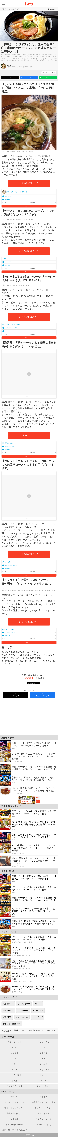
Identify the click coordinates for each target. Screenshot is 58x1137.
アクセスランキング (11, 806)
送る (47, 77)
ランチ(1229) (23, 1010)
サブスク (14, 1058)
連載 (43, 1047)
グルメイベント (14, 1042)
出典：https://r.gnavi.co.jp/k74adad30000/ (16, 285)
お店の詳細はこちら (29, 183)
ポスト (10, 77)
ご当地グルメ (43, 1069)
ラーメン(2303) (24, 1004)
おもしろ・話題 (14, 1075)
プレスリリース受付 (43, 1108)
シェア (29, 77)
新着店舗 (43, 1053)
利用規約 (43, 1097)
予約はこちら (29, 435)
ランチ (14, 1069)
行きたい (43, 202)
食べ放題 (44, 1064)
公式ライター (44, 1113)
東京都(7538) (8, 1004)
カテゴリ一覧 (7, 1036)
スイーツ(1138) (22, 1017)
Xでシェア (15, 696)
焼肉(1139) (7, 1017)
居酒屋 (14, 1081)
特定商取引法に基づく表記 (43, 1102)
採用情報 (14, 1119)
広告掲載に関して (14, 1113)
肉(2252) (38, 1004)
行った (15, 202)
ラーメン (43, 1058)
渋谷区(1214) (38, 1010)
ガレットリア (6, 562)
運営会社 (14, 1097)
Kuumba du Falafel (8, 629)
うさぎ (4, 258)
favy (3, 1030)
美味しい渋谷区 (43, 1086)
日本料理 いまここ (8, 443)
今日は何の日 (43, 1042)
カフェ (43, 1081)
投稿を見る (29, 396)
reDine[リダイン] (43, 1124)
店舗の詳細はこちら (29, 206)
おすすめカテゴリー (11, 997)
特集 (14, 1047)
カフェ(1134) (37, 1017)
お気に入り (49, 72)
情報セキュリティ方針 (14, 1108)
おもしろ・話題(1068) (12, 1024)
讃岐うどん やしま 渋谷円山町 (16, 192)
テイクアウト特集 (14, 1086)
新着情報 (14, 1053)
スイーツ (43, 1075)
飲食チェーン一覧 (44, 1119)
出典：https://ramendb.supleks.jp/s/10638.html (17, 219)
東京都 (9, 1030)
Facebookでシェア (42, 696)
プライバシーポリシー (14, 1102)
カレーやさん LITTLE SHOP (11, 324)
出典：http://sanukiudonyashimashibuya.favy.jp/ (18, 151)
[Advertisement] (29, 717)
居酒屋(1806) (8, 1010)
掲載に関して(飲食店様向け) (14, 1130)
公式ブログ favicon (14, 1124)
